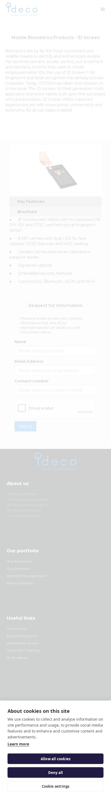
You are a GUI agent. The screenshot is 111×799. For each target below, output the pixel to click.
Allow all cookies (55, 758)
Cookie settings (56, 786)
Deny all (55, 772)
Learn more (18, 743)
